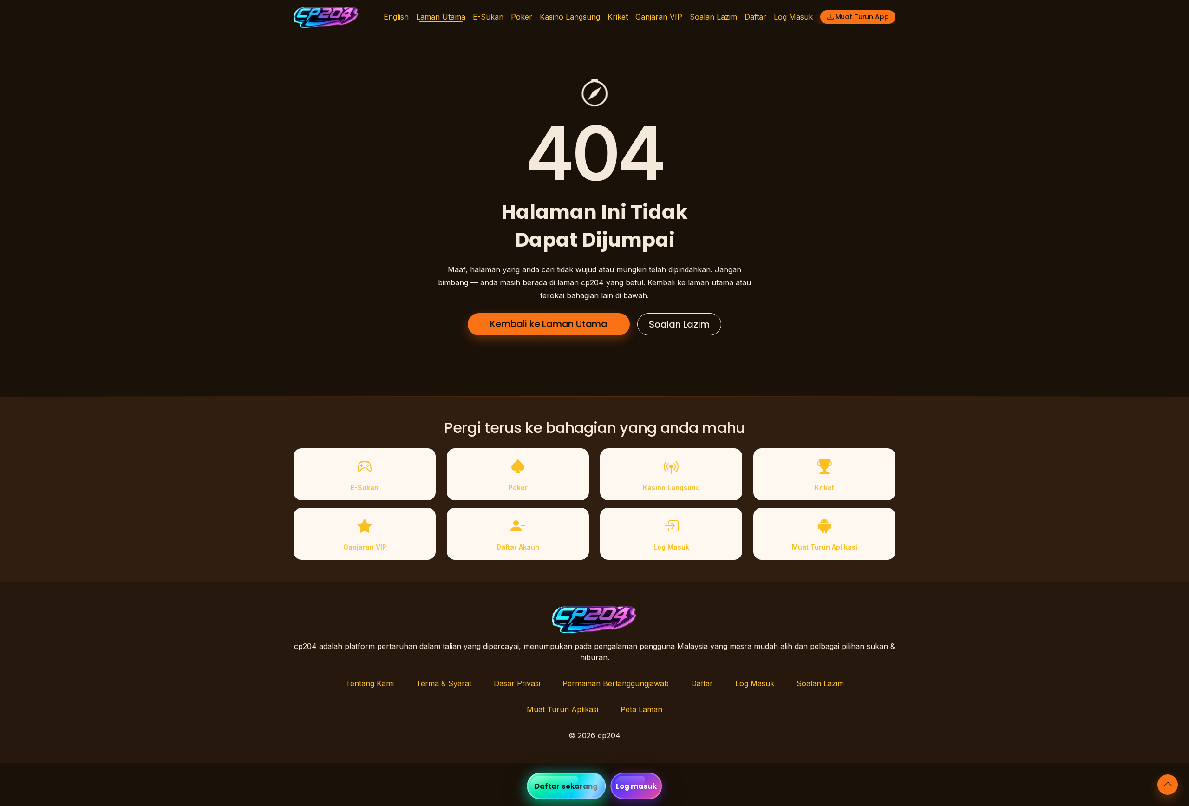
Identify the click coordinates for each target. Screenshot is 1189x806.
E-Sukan (488, 16)
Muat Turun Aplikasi (562, 709)
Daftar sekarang (566, 786)
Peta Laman (641, 709)
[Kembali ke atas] (1167, 784)
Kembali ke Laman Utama (549, 323)
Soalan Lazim (713, 16)
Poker (521, 16)
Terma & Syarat (443, 683)
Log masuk (636, 786)
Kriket (618, 16)
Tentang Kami (370, 683)
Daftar (755, 16)
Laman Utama (440, 16)
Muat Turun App (862, 16)
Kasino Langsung (570, 16)
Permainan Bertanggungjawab (615, 683)
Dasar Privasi (517, 683)
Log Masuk (793, 16)
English (396, 16)
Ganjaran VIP (658, 16)
